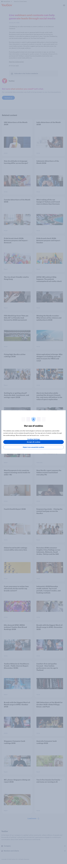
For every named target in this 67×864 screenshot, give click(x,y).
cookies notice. (44, 435)
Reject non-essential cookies (33, 447)
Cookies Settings (33, 439)
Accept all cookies (33, 442)
